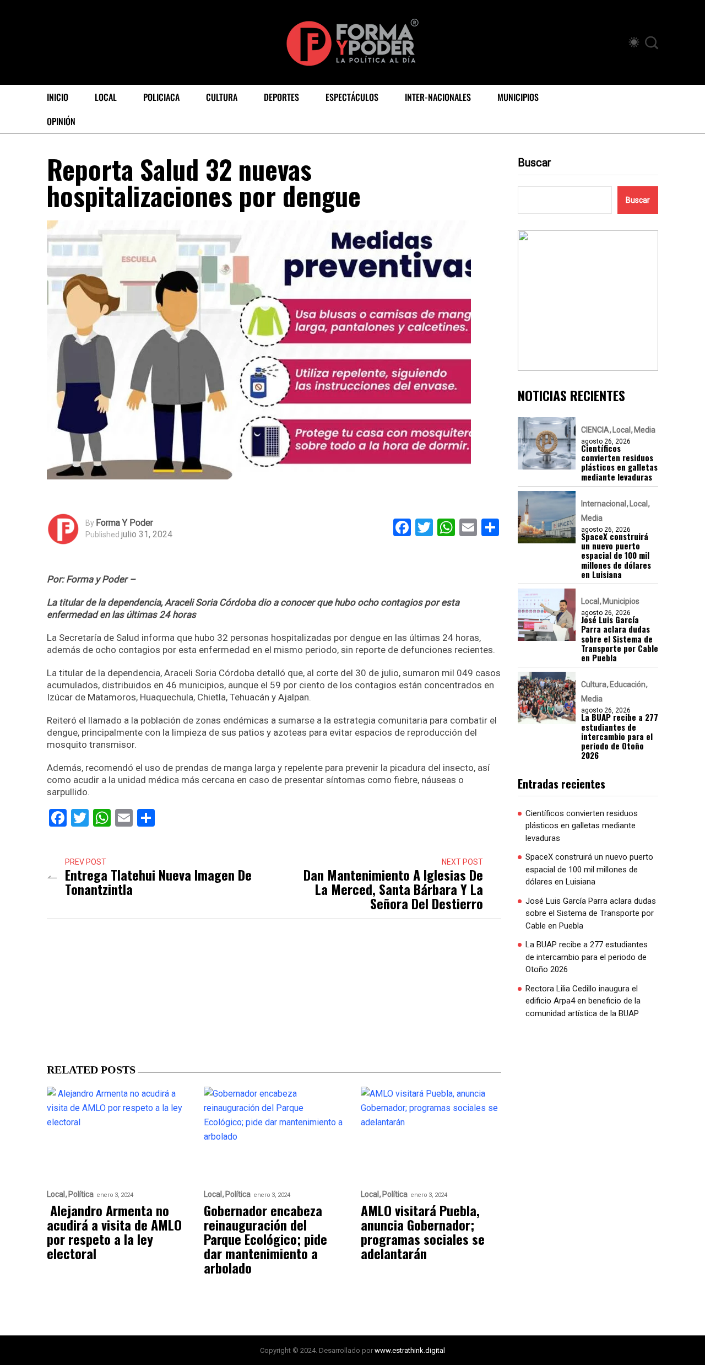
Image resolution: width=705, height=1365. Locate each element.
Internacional (603, 504)
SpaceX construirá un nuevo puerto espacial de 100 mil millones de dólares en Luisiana (616, 555)
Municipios (518, 97)
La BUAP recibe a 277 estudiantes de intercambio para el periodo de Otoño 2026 (619, 736)
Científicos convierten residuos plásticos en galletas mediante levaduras (619, 463)
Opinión (61, 121)
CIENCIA (595, 430)
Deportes (281, 97)
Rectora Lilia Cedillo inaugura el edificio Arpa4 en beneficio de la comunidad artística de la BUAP (583, 1001)
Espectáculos (352, 97)
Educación (628, 684)
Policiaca (161, 97)
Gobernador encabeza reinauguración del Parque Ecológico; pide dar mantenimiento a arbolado (265, 1239)
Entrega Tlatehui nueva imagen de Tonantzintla (158, 881)
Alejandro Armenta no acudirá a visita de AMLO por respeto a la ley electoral (114, 1231)
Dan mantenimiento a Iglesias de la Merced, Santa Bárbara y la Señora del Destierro (393, 888)
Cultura (221, 97)
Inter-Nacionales (438, 97)
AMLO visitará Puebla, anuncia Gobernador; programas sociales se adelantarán (423, 1231)
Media (644, 430)
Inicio (57, 97)
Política (81, 1194)
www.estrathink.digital (410, 1350)
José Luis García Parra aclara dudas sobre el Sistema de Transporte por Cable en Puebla (619, 638)
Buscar (534, 162)
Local (106, 97)
